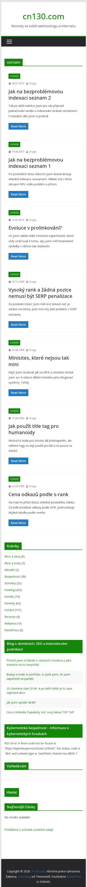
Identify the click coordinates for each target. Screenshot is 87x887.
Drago (32, 83)
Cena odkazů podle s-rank (38, 494)
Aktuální (9, 570)
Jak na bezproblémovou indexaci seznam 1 (35, 162)
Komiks (9, 597)
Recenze (10, 617)
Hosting (9, 590)
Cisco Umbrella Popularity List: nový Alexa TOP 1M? (40, 712)
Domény (10, 583)
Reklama (10, 623)
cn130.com (44, 16)
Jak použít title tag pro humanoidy (33, 429)
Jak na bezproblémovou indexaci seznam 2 (35, 94)
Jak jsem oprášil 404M (20, 702)
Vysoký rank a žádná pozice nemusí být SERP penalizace (40, 292)
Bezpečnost (12, 576)
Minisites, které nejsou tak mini (38, 360)
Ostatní (14, 76)
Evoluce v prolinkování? (35, 227)
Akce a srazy (12, 563)
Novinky (9, 603)
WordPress (11, 630)
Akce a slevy (12, 556)
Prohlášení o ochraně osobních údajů (28, 830)
